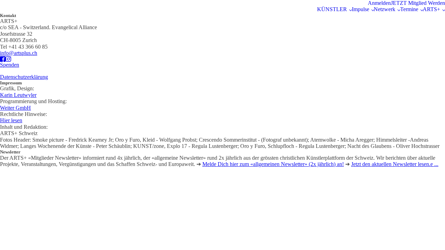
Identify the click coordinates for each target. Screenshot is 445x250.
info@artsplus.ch (18, 53)
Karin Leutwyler (18, 95)
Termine (409, 9)
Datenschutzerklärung (24, 77)
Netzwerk (384, 9)
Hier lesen (11, 120)
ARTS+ (431, 9)
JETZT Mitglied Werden (418, 3)
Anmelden (379, 3)
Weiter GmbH (15, 108)
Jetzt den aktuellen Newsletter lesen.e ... (394, 164)
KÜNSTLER (332, 9)
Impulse (360, 9)
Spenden (9, 65)
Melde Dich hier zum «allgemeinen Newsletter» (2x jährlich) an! (273, 164)
